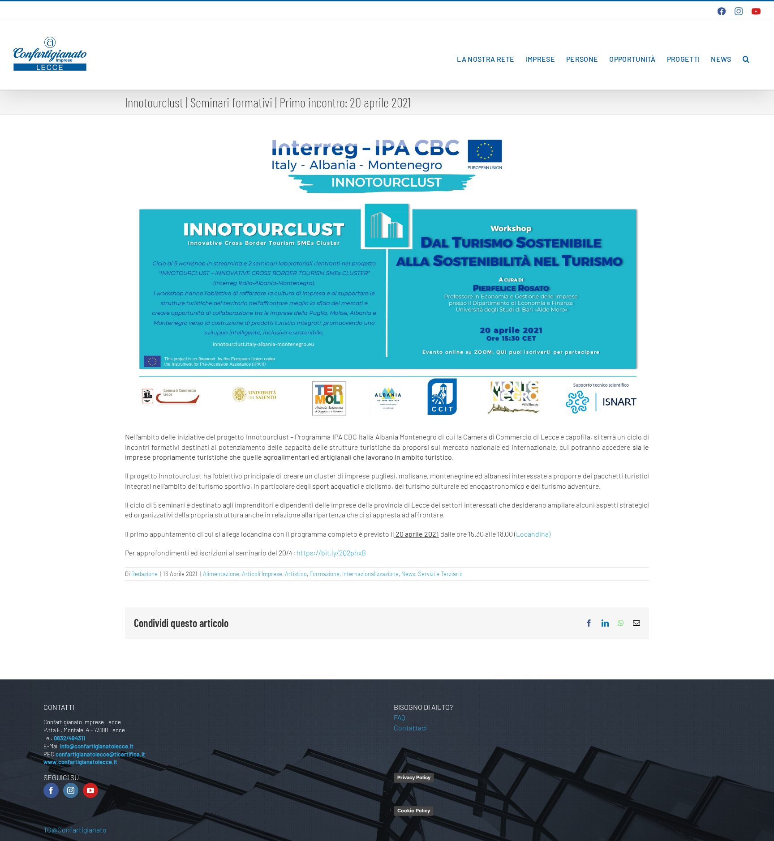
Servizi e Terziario (440, 573)
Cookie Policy (413, 810)
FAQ (399, 717)
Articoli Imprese (262, 573)
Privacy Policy (413, 777)
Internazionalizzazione (370, 573)
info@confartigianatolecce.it (96, 746)
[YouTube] (90, 790)
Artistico (296, 573)
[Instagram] (70, 790)
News (408, 573)
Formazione (325, 573)
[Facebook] (51, 790)
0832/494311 (70, 738)
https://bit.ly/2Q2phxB (331, 552)
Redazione (144, 573)
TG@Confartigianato (75, 829)
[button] (746, 59)
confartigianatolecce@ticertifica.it (100, 754)
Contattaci (410, 727)
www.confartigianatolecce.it (80, 761)
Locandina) (533, 533)
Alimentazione (221, 573)
